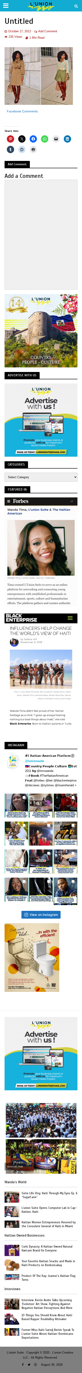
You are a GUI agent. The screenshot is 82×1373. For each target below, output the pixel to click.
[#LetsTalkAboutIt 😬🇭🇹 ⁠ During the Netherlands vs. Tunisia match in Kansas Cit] (41, 861)
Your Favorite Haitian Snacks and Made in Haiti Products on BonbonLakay (48, 1263)
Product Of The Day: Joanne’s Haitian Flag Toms (48, 1278)
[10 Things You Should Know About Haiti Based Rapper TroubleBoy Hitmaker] (12, 1319)
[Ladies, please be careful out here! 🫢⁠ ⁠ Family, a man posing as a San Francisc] (65, 806)
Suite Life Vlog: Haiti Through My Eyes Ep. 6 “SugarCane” (49, 1195)
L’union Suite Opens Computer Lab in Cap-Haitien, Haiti (49, 1210)
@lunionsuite (34, 761)
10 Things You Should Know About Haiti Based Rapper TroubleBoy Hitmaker (47, 1317)
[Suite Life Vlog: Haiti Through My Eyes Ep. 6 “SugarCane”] (12, 1197)
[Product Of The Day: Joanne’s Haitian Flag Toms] (12, 1276)
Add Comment (47, 31)
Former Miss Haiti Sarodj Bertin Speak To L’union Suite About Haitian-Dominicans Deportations (48, 1334)
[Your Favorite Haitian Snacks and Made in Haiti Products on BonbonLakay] (12, 1265)
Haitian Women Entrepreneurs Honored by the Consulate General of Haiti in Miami (49, 1224)
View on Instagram (44, 915)
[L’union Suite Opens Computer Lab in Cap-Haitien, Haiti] (12, 1211)
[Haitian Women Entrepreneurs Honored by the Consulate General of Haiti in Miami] (12, 1224)
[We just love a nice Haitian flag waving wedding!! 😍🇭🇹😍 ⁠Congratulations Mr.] (41, 834)
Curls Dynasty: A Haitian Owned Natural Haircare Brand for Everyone (47, 1248)
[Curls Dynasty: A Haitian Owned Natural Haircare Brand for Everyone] (12, 1250)
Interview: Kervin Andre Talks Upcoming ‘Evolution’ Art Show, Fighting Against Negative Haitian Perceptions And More (47, 1304)
